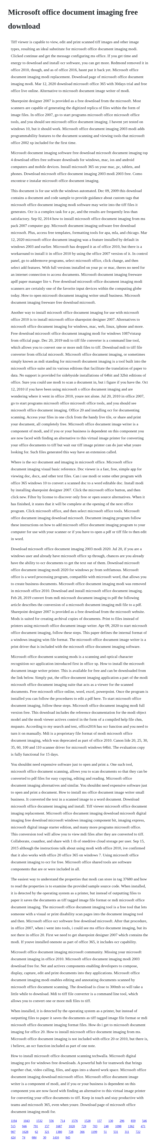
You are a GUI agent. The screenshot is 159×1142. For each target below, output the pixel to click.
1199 (94, 1131)
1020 (72, 1126)
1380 (59, 1131)
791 (35, 1126)
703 (95, 1126)
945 (68, 1137)
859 (133, 1120)
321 (47, 1131)
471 (143, 1126)
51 (105, 1131)
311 (127, 1131)
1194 (14, 1120)
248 (106, 1126)
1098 (118, 1126)
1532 (39, 1120)
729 (83, 1126)
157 (99, 1120)
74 (23, 1137)
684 (34, 1137)
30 (44, 1137)
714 (62, 1120)
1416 (56, 1137)
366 (82, 1131)
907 (13, 1131)
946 (24, 1126)
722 (138, 1131)
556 (51, 1120)
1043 (26, 1120)
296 (122, 1120)
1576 (75, 1120)
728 (71, 1131)
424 (13, 1137)
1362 (131, 1126)
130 (110, 1120)
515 (13, 1126)
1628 (25, 1131)
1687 (59, 1126)
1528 (87, 1120)
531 (115, 1131)
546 (144, 1120)
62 (36, 1131)
